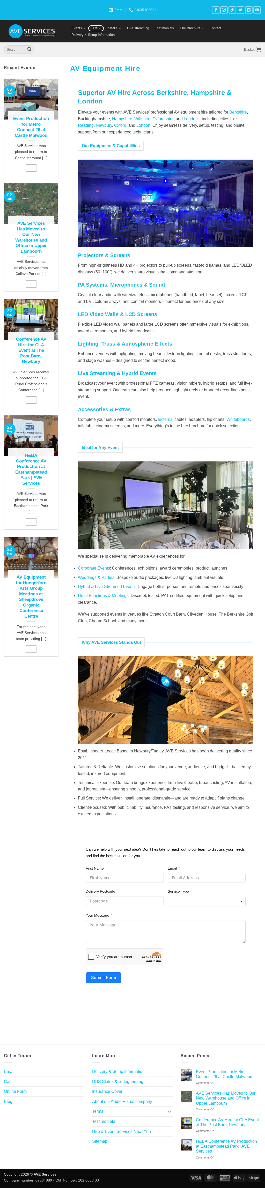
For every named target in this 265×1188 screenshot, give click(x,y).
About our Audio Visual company (122, 1101)
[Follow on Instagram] (224, 10)
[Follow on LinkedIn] (249, 10)
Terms (97, 1111)
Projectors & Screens (104, 255)
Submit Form (103, 977)
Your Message (97, 915)
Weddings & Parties (96, 577)
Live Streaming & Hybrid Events (117, 373)
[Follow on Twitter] (240, 10)
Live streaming (138, 28)
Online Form (15, 1091)
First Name (95, 868)
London (90, 101)
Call (7, 1081)
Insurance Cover (107, 1091)
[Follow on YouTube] (257, 10)
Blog (8, 1101)
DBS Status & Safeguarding (117, 1081)
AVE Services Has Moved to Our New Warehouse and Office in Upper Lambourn (31, 237)
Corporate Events (94, 568)
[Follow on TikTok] (232, 10)
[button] (252, 49)
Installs (112, 28)
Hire (94, 28)
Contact (215, 28)
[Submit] (29, 49)
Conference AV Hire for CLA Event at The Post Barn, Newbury (31, 350)
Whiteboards (238, 419)
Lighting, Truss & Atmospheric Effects (125, 344)
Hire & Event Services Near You (121, 1131)
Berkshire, (173, 92)
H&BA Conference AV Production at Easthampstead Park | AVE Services (31, 469)
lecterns (165, 419)
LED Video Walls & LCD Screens (117, 314)
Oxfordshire (163, 119)
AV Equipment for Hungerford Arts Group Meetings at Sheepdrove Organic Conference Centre (31, 597)
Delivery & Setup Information (93, 35)
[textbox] (207, 901)
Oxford (120, 125)
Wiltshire (142, 119)
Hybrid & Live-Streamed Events (107, 586)
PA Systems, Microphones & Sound (121, 285)
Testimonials (164, 28)
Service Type (178, 891)
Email (172, 868)
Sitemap (99, 1141)
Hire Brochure (190, 28)
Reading (86, 125)
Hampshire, (122, 119)
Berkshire (238, 112)
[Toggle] (170, 1111)
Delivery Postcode (100, 891)
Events (76, 28)
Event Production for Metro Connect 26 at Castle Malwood (31, 127)
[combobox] (207, 901)
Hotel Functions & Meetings (103, 595)
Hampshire (207, 92)
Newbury (104, 125)
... (31, 167)
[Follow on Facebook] (215, 10)
